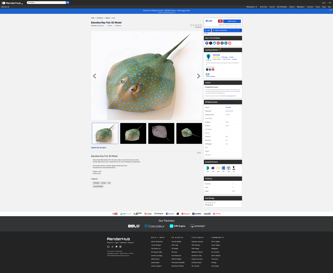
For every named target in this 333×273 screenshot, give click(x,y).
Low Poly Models (98, 186)
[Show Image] (105, 133)
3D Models (96, 183)
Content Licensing (156, 255)
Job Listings (215, 266)
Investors (131, 242)
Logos (117, 242)
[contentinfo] (33, 2)
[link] (324, 2)
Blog (323, 7)
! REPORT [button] (199, 153)
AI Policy (131, 253)
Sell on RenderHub (157, 241)
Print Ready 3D (176, 255)
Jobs (329, 7)
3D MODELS (100, 18)
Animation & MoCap (177, 266)
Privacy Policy (119, 251)
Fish (109, 183)
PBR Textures (196, 245)
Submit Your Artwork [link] (98, 147)
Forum (318, 7)
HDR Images (195, 248)
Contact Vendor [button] (210, 76)
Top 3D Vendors (156, 245)
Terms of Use (110, 251)
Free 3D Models (176, 241)
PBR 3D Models (176, 259)
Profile (231, 57)
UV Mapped (208, 144)
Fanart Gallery (215, 245)
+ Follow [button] (109, 25)
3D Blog (213, 262)
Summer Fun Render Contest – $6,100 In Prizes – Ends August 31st (237, 11)
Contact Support (156, 266)
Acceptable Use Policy (112, 253)
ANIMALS (107, 18)
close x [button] (330, 9)
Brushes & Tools (197, 255)
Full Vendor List (156, 248)
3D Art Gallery (215, 241)
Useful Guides (155, 262)
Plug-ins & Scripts (197, 259)
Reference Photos (197, 252)
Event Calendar (215, 255)
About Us (110, 242)
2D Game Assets (197, 262)
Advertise (123, 242)
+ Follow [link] (234, 59)
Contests (310, 7)
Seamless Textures (197, 241)
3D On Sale (263, 7)
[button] (93, 76)
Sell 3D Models (282, 7)
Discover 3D (5, 7)
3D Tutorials (195, 266)
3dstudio (101, 25)
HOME (92, 18)
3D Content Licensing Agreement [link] (228, 96)
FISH (113, 18)
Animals (103, 183)
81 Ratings (224, 57)
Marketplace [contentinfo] (251, 7)
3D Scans (174, 252)
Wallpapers (300, 7)
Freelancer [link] (118, 25)
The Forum (214, 259)
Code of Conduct (124, 253)
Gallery (291, 7)
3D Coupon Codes (156, 252)
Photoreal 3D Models (178, 262)
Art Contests (215, 252)
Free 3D (272, 7)
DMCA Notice (155, 259)
